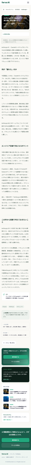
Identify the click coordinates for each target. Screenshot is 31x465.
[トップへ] (3, 9)
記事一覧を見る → (7, 420)
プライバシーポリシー (20, 457)
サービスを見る (15, 361)
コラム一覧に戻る (10, 343)
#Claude (4, 306)
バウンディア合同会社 (15, 454)
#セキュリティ (20, 306)
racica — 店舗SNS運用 (7, 457)
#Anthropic (11, 306)
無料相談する (15, 357)
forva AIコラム (9, 9)
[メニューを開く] (28, 3)
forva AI (6, 2)
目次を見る (7, 34)
